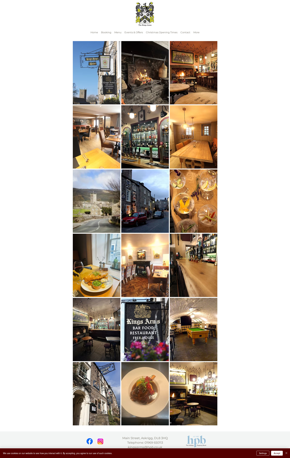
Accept (277, 453)
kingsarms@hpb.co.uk (145, 447)
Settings (263, 453)
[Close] (286, 453)
